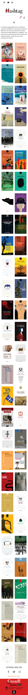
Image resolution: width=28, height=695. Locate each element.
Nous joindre (17, 676)
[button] (14, 22)
